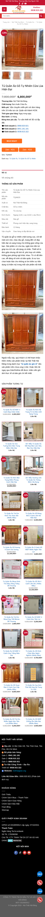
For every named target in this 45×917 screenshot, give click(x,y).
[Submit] (41, 16)
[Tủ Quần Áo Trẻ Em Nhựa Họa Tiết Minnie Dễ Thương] (11, 605)
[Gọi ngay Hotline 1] (40, 882)
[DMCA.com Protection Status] (15, 840)
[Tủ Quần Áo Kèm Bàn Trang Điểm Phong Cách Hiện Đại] (11, 465)
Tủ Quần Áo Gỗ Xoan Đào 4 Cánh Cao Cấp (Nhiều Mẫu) (12, 687)
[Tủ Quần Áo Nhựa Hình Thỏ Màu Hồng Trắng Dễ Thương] (11, 569)
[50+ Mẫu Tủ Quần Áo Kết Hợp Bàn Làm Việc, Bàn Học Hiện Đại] (33, 431)
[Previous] (5, 49)
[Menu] (4, 9)
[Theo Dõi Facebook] (19, 4)
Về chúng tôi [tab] (7, 178)
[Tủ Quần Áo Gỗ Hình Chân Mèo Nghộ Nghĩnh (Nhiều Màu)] (33, 639)
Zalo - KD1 (10, 150)
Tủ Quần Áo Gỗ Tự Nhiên (27, 158)
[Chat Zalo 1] (40, 874)
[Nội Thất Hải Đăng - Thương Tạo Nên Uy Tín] (19, 9)
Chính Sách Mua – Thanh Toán (15, 798)
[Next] (40, 49)
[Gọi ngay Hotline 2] (40, 900)
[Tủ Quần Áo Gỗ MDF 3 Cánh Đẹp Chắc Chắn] (11, 397)
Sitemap (5, 810)
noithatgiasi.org (19, 771)
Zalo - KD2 (27, 150)
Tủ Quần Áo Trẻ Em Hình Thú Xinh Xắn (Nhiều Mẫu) (11, 515)
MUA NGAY (12, 141)
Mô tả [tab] (4, 173)
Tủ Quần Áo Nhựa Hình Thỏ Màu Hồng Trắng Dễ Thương (11, 584)
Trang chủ (6, 22)
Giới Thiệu (6, 794)
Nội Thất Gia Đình (18, 22)
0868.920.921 (23, 126)
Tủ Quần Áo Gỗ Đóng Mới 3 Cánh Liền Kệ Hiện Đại (33, 515)
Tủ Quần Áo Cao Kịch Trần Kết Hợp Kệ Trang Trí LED (33, 687)
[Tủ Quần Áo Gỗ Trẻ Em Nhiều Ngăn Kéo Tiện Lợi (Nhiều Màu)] (11, 707)
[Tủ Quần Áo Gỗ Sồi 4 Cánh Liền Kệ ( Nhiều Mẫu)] (33, 569)
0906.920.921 (25, 776)
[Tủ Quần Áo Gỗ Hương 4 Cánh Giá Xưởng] (11, 535)
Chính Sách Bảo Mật (11, 804)
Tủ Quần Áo (30, 22)
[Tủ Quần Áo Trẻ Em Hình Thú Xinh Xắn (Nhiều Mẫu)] (11, 501)
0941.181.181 (23, 129)
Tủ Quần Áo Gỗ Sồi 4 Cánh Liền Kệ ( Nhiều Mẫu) (33, 584)
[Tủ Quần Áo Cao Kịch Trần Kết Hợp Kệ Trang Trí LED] (33, 673)
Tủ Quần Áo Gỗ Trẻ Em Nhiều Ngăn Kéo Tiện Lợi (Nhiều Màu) (11, 721)
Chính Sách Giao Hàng (11, 801)
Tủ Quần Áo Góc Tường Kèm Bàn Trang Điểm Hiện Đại (11, 446)
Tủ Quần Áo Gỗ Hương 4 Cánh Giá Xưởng (11, 548)
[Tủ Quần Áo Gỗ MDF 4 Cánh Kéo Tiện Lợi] (33, 605)
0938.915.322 (23, 132)
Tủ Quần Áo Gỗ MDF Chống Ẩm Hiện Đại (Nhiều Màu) (33, 721)
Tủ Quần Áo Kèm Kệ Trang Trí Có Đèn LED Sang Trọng (33, 412)
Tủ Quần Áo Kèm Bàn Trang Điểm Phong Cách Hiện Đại (12, 480)
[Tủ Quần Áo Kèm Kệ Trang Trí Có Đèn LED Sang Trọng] (33, 397)
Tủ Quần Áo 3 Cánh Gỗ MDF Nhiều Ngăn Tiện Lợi (33, 549)
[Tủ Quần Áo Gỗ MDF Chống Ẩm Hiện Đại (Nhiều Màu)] (33, 707)
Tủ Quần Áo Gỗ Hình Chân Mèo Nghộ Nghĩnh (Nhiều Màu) (33, 653)
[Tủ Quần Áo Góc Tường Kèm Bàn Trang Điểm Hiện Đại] (11, 431)
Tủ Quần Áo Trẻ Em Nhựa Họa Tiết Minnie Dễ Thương (12, 619)
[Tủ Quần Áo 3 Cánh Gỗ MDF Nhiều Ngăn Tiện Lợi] (33, 535)
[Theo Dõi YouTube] (25, 4)
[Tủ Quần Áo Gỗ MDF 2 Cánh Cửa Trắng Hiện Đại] (11, 639)
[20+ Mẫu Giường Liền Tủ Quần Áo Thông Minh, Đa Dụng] (33, 465)
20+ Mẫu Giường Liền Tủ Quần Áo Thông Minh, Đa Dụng (34, 480)
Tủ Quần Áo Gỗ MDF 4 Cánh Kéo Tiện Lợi (33, 618)
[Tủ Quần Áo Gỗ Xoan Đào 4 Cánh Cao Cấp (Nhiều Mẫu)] (11, 673)
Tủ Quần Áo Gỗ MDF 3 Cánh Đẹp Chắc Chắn (11, 411)
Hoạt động (6, 807)
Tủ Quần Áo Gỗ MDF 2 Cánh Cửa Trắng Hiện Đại (11, 653)
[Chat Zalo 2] (40, 891)
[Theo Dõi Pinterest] (25, 853)
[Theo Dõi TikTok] (22, 4)
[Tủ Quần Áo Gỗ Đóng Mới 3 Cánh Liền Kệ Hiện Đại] (33, 501)
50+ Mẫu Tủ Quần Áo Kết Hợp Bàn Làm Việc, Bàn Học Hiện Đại (33, 446)
